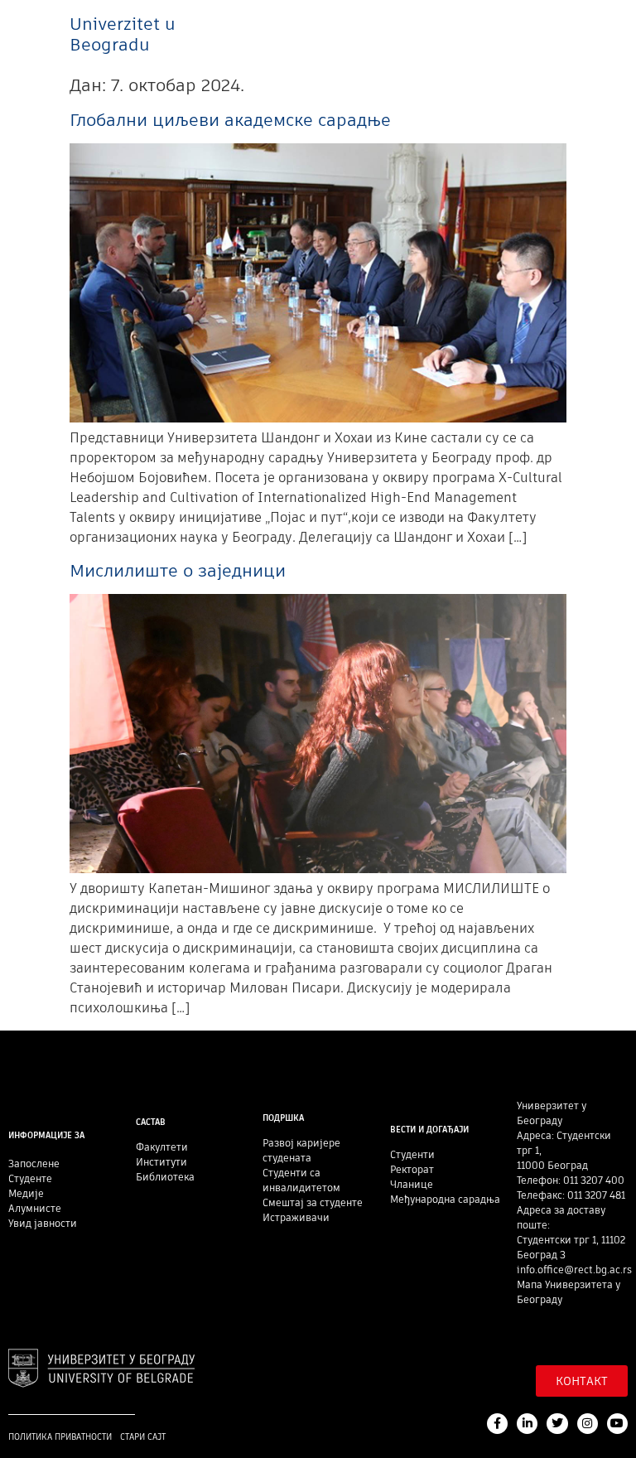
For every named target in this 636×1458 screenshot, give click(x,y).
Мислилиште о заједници (178, 570)
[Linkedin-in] (527, 1423)
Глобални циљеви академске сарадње (230, 120)
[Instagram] (587, 1423)
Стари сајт (143, 1437)
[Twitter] (557, 1423)
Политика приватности (60, 1437)
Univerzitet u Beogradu (123, 34)
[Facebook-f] (497, 1423)
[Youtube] (617, 1423)
